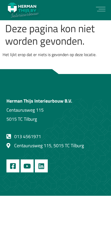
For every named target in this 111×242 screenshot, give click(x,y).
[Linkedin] (41, 165)
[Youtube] (27, 165)
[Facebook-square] (12, 165)
